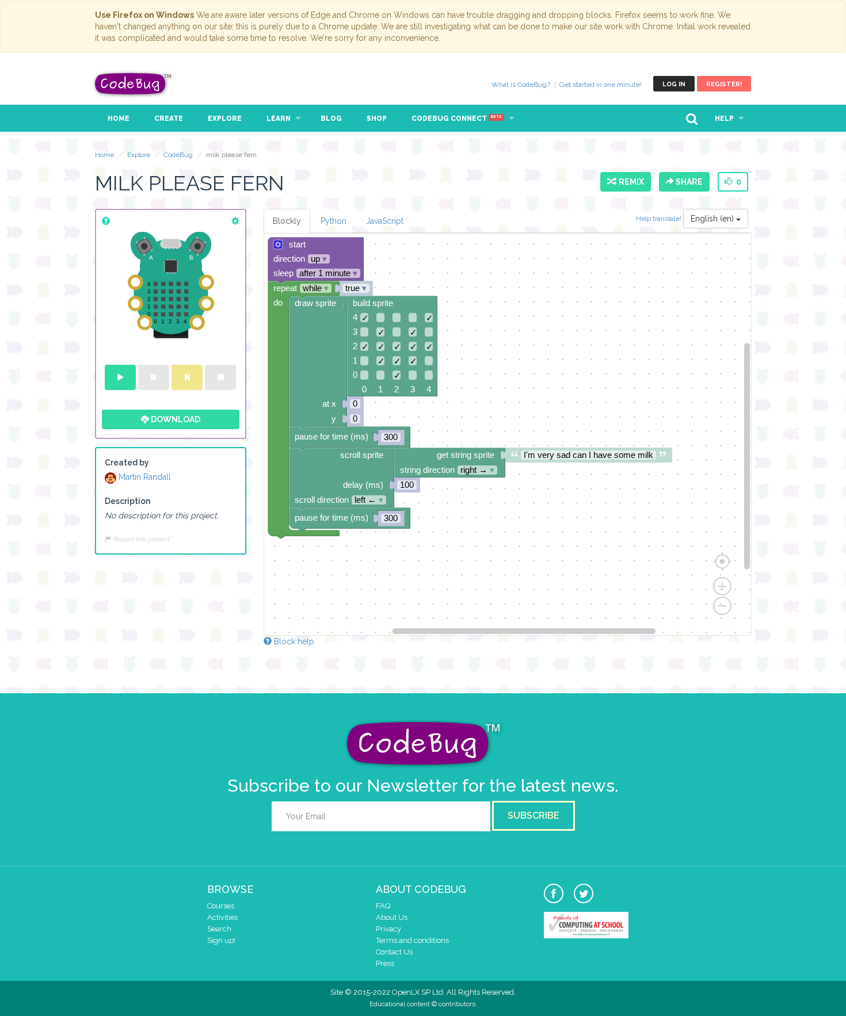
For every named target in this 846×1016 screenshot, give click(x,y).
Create (168, 118)
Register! (724, 84)
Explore (225, 118)
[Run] (120, 377)
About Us (391, 917)
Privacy (388, 929)
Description (127, 501)
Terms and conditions (412, 940)
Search (219, 929)
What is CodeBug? (520, 85)
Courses (220, 906)
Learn (278, 118)
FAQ (383, 906)
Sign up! (221, 940)
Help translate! (659, 219)
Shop (377, 118)
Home (118, 118)
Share (688, 181)
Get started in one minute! (600, 85)
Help (724, 118)
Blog (331, 118)
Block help (293, 641)
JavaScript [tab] (384, 221)
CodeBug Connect (456, 118)
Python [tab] (333, 221)
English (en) (713, 218)
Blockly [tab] (287, 221)
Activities (222, 917)
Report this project (140, 539)
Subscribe (533, 815)
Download (174, 419)
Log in (673, 84)
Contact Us (394, 952)
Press (385, 963)
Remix (629, 181)
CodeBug (133, 83)
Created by (127, 462)
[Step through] (187, 377)
